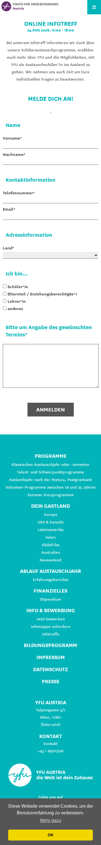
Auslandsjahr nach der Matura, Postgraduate (50, 479)
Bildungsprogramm (50, 645)
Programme (50, 456)
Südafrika (50, 544)
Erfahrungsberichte (50, 579)
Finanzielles (50, 590)
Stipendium (50, 599)
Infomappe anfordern (50, 626)
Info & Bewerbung (50, 610)
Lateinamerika (51, 529)
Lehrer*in (17, 301)
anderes (15, 308)
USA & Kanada (51, 522)
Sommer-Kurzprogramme (50, 494)
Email (8, 209)
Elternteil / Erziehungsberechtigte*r (42, 294)
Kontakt (50, 743)
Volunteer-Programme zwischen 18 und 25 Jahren (51, 487)
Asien (50, 537)
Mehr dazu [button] (50, 820)
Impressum (50, 657)
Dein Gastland (50, 506)
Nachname (13, 154)
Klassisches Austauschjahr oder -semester (51, 464)
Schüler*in (18, 287)
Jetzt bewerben (50, 618)
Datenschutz (50, 669)
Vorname (11, 138)
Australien (50, 552)
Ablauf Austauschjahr (50, 571)
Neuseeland (50, 559)
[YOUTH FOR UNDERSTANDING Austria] (6, 6)
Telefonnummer (18, 193)
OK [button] (51, 835)
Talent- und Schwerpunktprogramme (50, 472)
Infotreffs (50, 634)
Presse (50, 681)
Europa (50, 514)
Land (7, 248)
